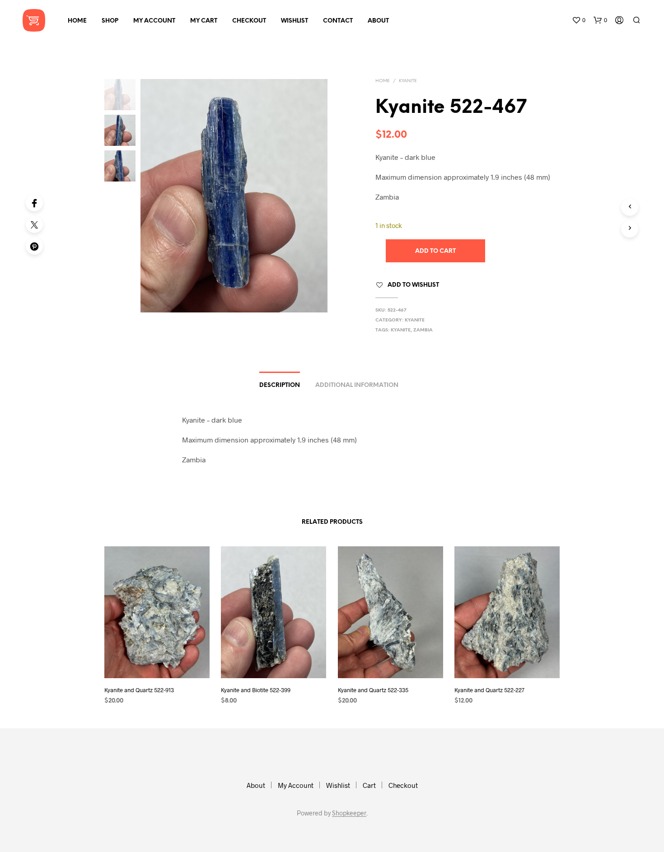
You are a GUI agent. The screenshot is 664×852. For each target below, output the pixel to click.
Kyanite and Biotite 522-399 (255, 690)
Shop (110, 21)
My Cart (203, 21)
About (378, 21)
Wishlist (294, 21)
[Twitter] (34, 224)
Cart (369, 785)
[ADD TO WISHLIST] (157, 661)
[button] (578, 20)
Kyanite (408, 81)
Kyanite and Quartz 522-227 (489, 690)
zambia (423, 330)
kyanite (401, 330)
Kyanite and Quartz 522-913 (139, 690)
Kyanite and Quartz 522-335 (373, 690)
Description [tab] (279, 385)
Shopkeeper (349, 813)
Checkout (249, 21)
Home (77, 21)
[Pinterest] (34, 246)
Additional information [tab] (356, 385)
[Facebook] (34, 202)
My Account (154, 21)
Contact (338, 21)
